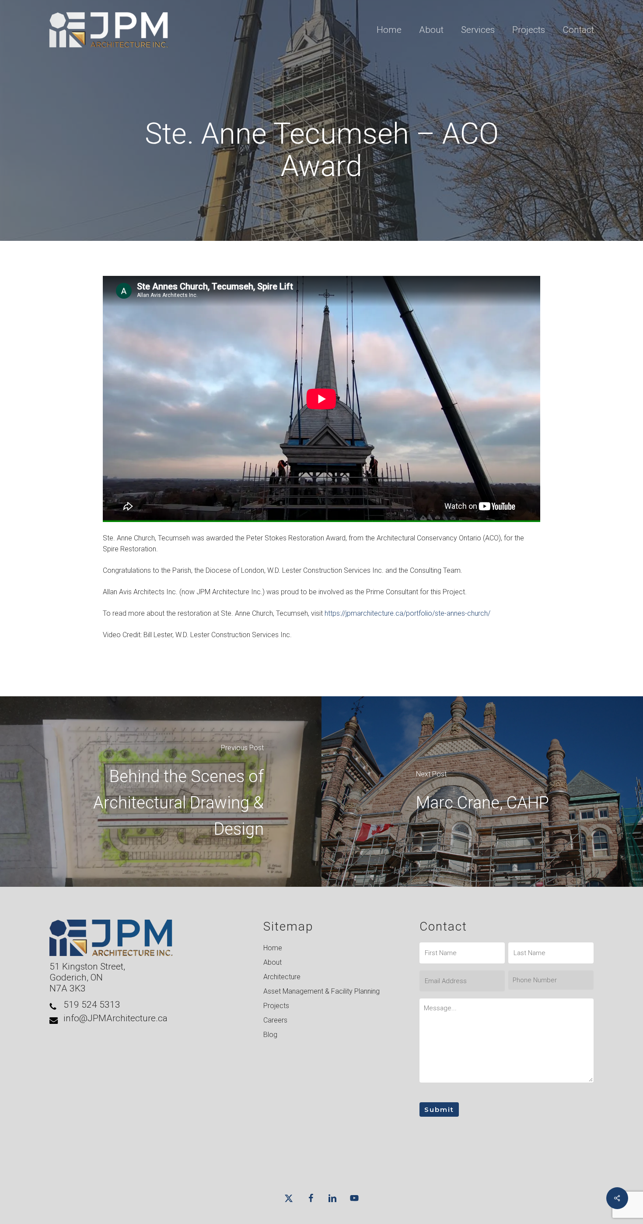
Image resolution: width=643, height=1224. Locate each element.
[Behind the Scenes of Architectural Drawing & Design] (161, 791)
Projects (276, 1006)
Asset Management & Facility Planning (321, 991)
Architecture (282, 977)
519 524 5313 (91, 1004)
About (272, 962)
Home (272, 948)
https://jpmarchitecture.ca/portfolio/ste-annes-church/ (407, 613)
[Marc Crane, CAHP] (482, 791)
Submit (439, 1109)
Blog (270, 1034)
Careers (275, 1020)
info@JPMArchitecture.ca (115, 1018)
